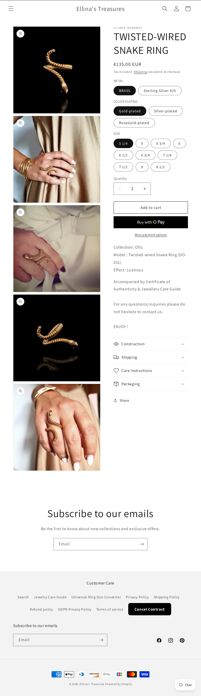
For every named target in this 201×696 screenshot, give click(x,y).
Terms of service (110, 609)
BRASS (124, 90)
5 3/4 (160, 143)
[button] (11, 8)
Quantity (120, 178)
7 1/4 (167, 155)
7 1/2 (123, 167)
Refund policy (41, 609)
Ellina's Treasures (92, 684)
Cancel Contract (150, 609)
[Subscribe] (141, 544)
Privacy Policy (137, 597)
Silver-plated (165, 111)
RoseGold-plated (134, 122)
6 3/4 (145, 155)
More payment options (151, 235)
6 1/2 (123, 155)
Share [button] (124, 400)
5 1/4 (123, 143)
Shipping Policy (167, 597)
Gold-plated (130, 111)
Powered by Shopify (118, 684)
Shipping (140, 72)
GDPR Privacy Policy (74, 609)
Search (23, 597)
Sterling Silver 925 (160, 90)
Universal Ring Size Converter (96, 597)
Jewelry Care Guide (50, 597)
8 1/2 (160, 167)
